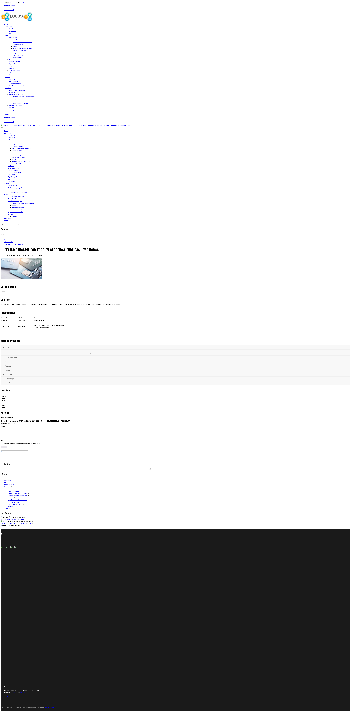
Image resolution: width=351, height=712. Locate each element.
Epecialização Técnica (10, 484)
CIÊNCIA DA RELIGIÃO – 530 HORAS (10, 528)
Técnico (6, 508)
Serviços (10, 506)
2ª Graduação (8, 478)
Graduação (7, 487)
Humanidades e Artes (13, 502)
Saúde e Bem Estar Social (14, 504)
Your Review (4, 426)
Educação (10, 497)
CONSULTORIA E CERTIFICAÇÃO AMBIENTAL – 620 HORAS (16, 523)
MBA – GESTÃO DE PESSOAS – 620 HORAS (12, 519)
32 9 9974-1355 (14, 2)
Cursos (6, 239)
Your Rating (4, 423)
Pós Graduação (8, 242)
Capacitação (7, 480)
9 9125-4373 (22, 2)
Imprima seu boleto (9, 5)
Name (3, 437)
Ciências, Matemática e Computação (17, 495)
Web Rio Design (49, 707)
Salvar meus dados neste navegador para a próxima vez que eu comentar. (22, 443)
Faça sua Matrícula (9, 10)
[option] (175, 269)
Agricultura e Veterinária (14, 491)
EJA (5, 482)
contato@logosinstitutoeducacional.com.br (12, 696)
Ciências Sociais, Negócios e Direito (13, 244)
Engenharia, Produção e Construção (17, 500)
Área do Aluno (8, 7)
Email (2, 440)
